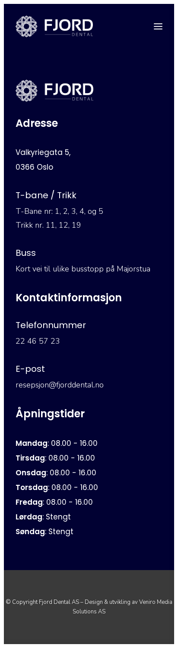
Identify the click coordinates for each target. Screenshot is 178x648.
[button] (158, 26)
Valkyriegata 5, (43, 152)
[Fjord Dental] (54, 26)
